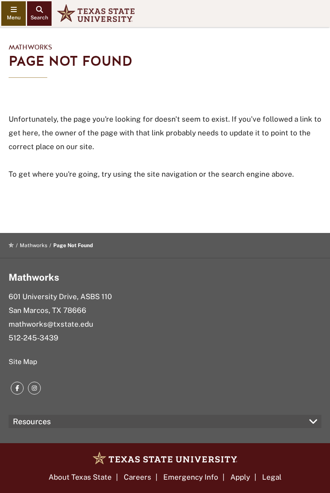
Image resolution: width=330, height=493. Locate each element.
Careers (137, 477)
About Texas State (80, 477)
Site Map (23, 362)
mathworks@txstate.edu (51, 324)
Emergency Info (190, 477)
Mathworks (30, 47)
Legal (271, 477)
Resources (32, 421)
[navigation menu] (13, 13)
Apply (240, 477)
